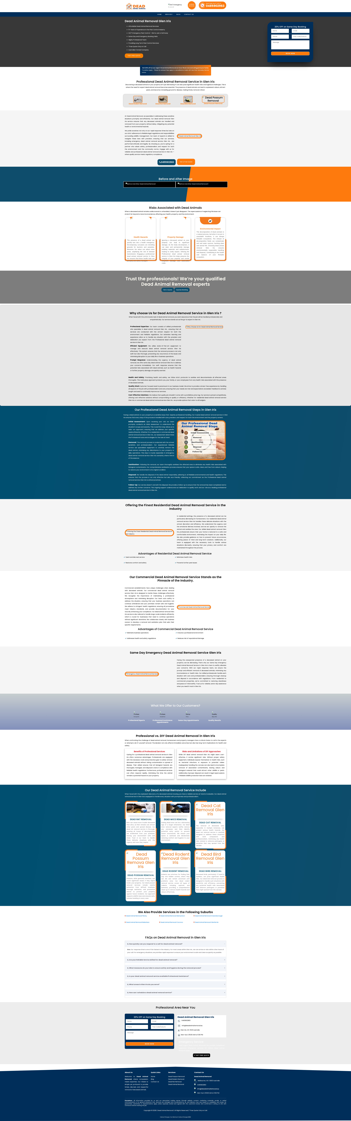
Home (159, 14)
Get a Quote (167, 290)
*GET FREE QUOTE (134, 56)
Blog (178, 14)
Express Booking (182, 290)
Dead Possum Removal (176, 1076)
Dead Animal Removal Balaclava (137, 922)
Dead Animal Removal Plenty (136, 916)
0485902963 (215, 5)
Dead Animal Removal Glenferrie (206, 922)
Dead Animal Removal (176, 1084)
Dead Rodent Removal (176, 1079)
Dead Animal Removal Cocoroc (172, 922)
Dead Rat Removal (175, 1082)
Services (168, 14)
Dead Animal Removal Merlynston (173, 916)
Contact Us (189, 14)
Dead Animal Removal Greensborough (208, 916)
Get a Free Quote (186, 162)
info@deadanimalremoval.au (192, 1026)
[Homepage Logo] (136, 6)
